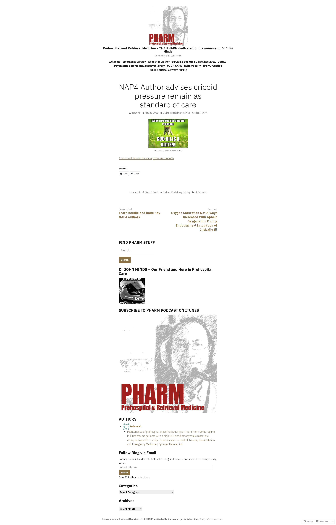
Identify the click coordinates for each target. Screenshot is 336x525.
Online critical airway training (168, 70)
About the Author (159, 61)
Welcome (114, 61)
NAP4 (204, 112)
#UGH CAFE (174, 65)
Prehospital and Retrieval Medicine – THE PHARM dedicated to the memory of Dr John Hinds (168, 49)
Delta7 (222, 61)
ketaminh (136, 112)
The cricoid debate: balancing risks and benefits (146, 158)
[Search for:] (136, 250)
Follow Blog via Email (137, 452)
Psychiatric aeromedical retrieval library (139, 65)
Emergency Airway (134, 61)
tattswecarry (192, 65)
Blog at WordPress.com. (211, 519)
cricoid (198, 112)
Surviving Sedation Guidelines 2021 (194, 61)
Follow (124, 472)
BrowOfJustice (212, 65)
